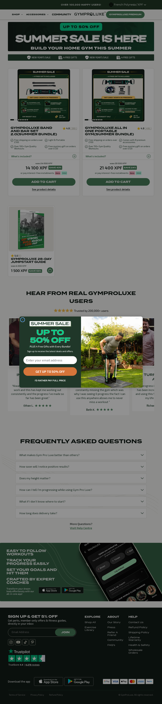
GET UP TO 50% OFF (50, 371)
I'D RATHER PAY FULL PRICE (50, 380)
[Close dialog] (23, 320)
